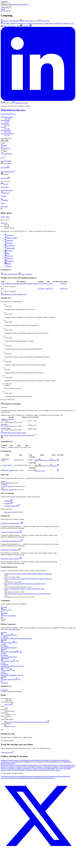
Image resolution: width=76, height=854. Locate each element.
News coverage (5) (10, 291)
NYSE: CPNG (45, 21)
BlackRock (24, 283)
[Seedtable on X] (38, 852)
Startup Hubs (62, 776)
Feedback (26, 778)
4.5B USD (41, 288)
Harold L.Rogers (8, 470)
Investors (20, 4)
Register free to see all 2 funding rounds (14, 294)
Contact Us (51, 778)
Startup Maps (9, 778)
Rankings (25, 4)
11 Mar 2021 (48, 288)
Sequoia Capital (33, 283)
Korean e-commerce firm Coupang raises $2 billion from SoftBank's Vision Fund (28, 578)
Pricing (6, 776)
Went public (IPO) (27, 21)
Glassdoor (7, 503)
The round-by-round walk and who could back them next (17, 435)
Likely (36, 460)
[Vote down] (7, 140)
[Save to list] (58, 460)
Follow (5, 145)
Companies (14, 4)
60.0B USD (63, 288)
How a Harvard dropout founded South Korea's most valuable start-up (25, 583)
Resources (10, 258)
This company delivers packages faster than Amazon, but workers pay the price (27, 593)
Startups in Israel (22, 762)
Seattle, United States (9, 274)
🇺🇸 (2, 26)
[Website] (31, 26)
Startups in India (59, 760)
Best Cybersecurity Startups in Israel (31, 770)
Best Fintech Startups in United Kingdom (13, 765)
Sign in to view (45, 460)
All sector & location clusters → (51, 770)
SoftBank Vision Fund (11, 283)
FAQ (46, 778)
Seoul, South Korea (26, 274)
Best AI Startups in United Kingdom (58, 767)
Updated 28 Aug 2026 (21, 103)
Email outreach (41, 778)
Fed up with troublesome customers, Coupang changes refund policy (24, 588)
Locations (10, 235)
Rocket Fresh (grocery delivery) (10, 558)
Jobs (8, 253)
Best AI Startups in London (40, 767)
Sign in (54, 460)
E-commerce (26, 26)
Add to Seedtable (18, 778)
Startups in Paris (49, 760)
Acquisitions (11, 245)
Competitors (10, 261)
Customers (12, 776)
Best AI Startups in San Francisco (38, 768)
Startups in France (39, 760)
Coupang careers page (10, 506)
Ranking (9, 266)
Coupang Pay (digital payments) (10, 532)
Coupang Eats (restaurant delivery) (11, 523)
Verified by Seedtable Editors (11, 21)
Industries (55, 776)
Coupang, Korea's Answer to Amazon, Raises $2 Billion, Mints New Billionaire (27, 574)
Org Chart (10, 251)
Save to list (6, 148)
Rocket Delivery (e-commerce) (10, 550)
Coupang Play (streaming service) (10, 541)
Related (9, 263)
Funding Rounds (12, 238)
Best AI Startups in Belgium (20, 768)
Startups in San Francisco (45, 762)
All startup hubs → (10, 763)
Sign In (3, 9)
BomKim (6, 459)
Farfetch (3, 447)
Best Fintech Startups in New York (35, 765)
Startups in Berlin (29, 760)
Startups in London (18, 760)
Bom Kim (7, 512)
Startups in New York (59, 762)
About (2, 776)
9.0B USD (63, 283)
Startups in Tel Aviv (32, 762)
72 (1, 138)
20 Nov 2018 (48, 283)
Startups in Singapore (10, 762)
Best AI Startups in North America (22, 767)
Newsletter (29, 776)
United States (11, 26)
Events (46, 776)
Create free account (6, 752)
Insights (23, 776)
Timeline (10, 240)
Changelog (18, 776)
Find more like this (14, 629)
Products (10, 256)
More (5, 151)
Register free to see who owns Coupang (14, 432)
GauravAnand (7, 465)
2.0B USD (41, 283)
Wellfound (7, 501)
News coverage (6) (10, 286)
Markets (50, 776)
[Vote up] (2, 140)
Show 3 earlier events (8, 399)
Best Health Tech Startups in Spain (58, 768)
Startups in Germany (7, 760)
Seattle (4, 26)
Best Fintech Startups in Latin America (56, 765)
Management (11, 248)
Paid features (33, 778)
